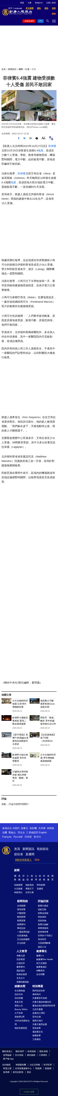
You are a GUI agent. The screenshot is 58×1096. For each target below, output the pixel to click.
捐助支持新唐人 (23, 860)
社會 (27, 69)
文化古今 (21, 978)
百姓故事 (36, 1028)
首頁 (3, 69)
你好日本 (19, 994)
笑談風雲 (21, 959)
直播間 (29, 854)
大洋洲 (41, 828)
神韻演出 (18, 892)
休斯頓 (50, 828)
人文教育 (22, 951)
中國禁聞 (21, 913)
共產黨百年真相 (39, 998)
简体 (54, 3)
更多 (29, 1072)
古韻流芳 (21, 963)
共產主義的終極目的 (41, 1002)
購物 (37, 860)
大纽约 (15, 828)
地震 (40, 150)
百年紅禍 (36, 1017)
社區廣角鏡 (22, 935)
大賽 (29, 3)
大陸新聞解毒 (44, 943)
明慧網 (38, 1068)
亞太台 (21, 832)
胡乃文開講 (41, 963)
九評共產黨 (37, 1009)
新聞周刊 (21, 924)
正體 (48, 3)
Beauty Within (21, 1009)
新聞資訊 (12, 69)
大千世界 (19, 1013)
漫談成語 (21, 970)
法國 (4, 832)
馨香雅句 (21, 967)
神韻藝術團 (21, 1064)
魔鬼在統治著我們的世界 (43, 1005)
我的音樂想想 (21, 1028)
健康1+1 (40, 955)
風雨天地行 (37, 1020)
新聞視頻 (22, 901)
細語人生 (42, 947)
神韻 (22, 3)
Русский (18, 837)
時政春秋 (42, 917)
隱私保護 (43, 1051)
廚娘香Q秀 (20, 1017)
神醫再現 (40, 970)
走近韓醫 (40, 974)
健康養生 (41, 951)
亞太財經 (21, 943)
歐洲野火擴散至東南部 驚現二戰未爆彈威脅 (20, 720)
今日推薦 (18, 888)
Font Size (43, 138)
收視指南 (32, 1051)
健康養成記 (41, 967)
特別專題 (37, 986)
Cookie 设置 (29, 1092)
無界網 (6, 1072)
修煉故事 (36, 1035)
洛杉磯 (33, 828)
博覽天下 (29, 888)
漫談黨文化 (37, 1032)
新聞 (16, 870)
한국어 (37, 837)
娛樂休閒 (20, 986)
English (43, 832)
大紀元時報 (35, 1064)
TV (41, 21)
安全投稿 (19, 1055)
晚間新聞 (21, 917)
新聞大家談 (43, 906)
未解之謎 (21, 955)
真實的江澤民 (38, 1013)
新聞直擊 (21, 920)
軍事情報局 (43, 928)
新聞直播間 (29, 21)
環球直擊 (21, 909)
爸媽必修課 (22, 974)
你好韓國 (19, 998)
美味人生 (19, 1005)
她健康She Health (44, 959)
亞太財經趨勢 (23, 939)
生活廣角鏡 (20, 990)
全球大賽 (29, 892)
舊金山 (12, 832)
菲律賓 (52, 146)
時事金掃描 (43, 913)
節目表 (18, 854)
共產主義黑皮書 (39, 1024)
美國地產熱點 (23, 982)
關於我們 (20, 1051)
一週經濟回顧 (23, 932)
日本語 (28, 837)
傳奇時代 (36, 994)
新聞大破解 (43, 924)
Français (6, 837)
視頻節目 (43, 848)
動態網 (48, 1068)
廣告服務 (31, 1055)
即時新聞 (41, 885)
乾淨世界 (48, 1064)
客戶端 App (8, 1059)
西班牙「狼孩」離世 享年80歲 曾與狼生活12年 (48, 720)
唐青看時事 (43, 932)
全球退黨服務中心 (23, 1068)
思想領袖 (42, 920)
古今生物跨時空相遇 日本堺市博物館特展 (20, 703)
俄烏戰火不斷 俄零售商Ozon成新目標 (47, 703)
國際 (21, 69)
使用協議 (7, 1055)
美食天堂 (19, 1002)
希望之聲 (7, 1068)
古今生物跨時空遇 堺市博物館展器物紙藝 (48, 757)
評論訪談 (43, 901)
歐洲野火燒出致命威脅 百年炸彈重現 (20, 757)
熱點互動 (42, 909)
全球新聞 (21, 906)
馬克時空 (42, 939)
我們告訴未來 (38, 990)
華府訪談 (21, 928)
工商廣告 (36, 1039)
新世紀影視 (18, 1072)
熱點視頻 (29, 885)
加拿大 (24, 828)
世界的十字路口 (45, 935)
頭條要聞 (18, 885)
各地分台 (39, 3)
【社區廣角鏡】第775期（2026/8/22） (48, 737)
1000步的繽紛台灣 (22, 1022)
